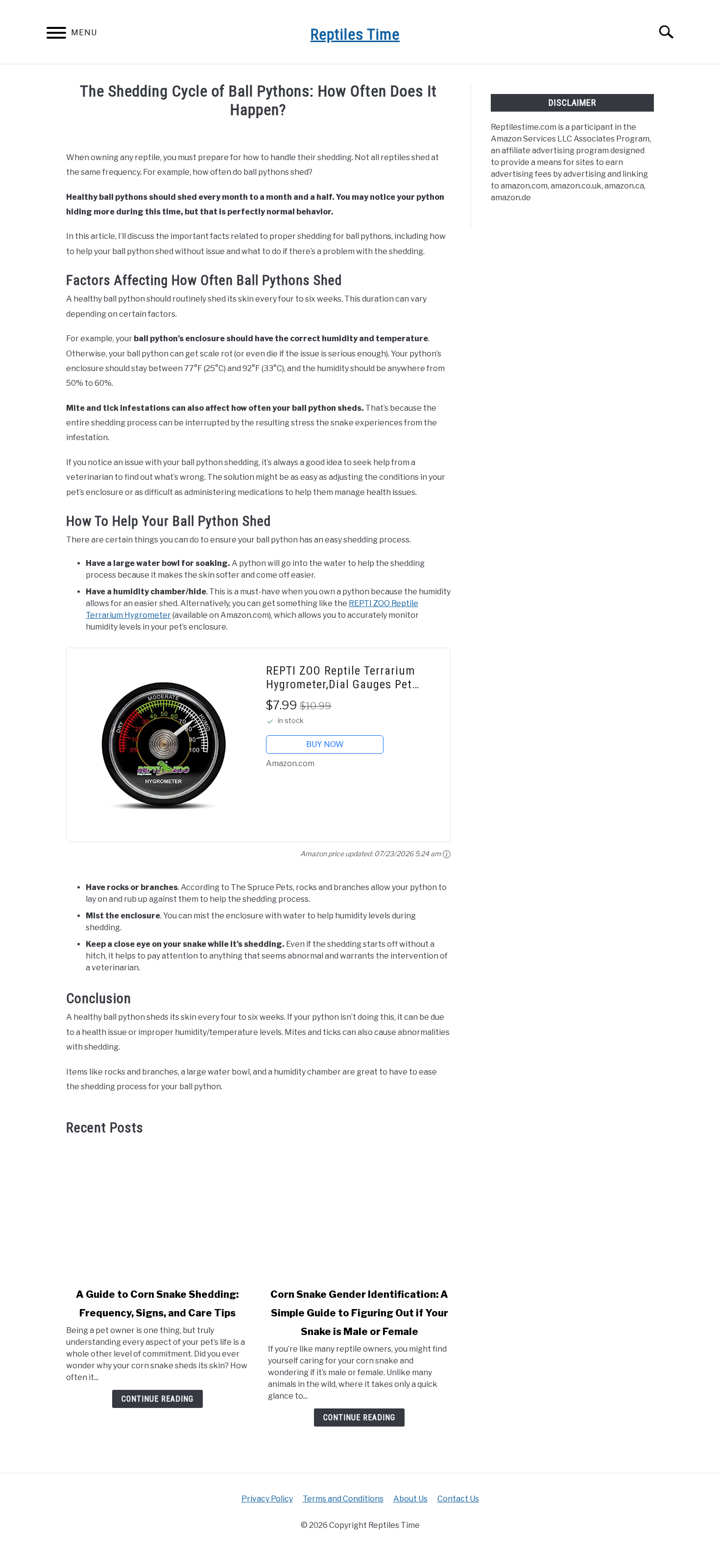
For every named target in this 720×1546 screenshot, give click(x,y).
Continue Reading (157, 1399)
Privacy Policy (267, 1498)
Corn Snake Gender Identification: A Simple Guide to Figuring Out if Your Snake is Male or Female (359, 1312)
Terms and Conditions (343, 1498)
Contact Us (458, 1498)
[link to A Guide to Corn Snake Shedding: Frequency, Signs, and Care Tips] (157, 1211)
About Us (410, 1498)
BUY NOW (325, 744)
